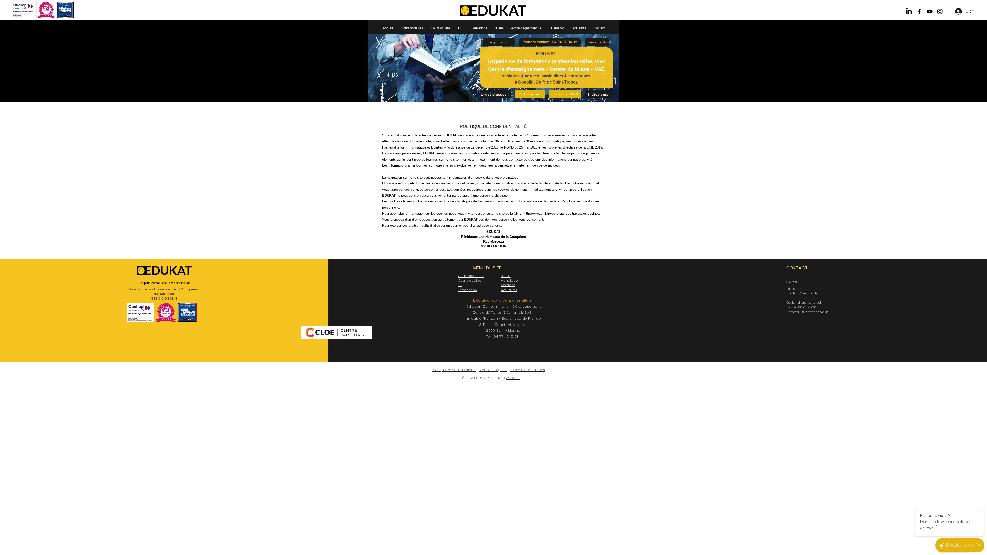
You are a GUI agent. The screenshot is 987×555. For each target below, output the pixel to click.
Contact (508, 285)
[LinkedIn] (909, 11)
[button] (550, 42)
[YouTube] (929, 11)
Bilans (506, 275)
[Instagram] (939, 11)
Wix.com (513, 377)
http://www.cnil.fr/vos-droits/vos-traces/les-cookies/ (562, 213)
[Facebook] (919, 11)
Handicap (509, 280)
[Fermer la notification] (979, 512)
